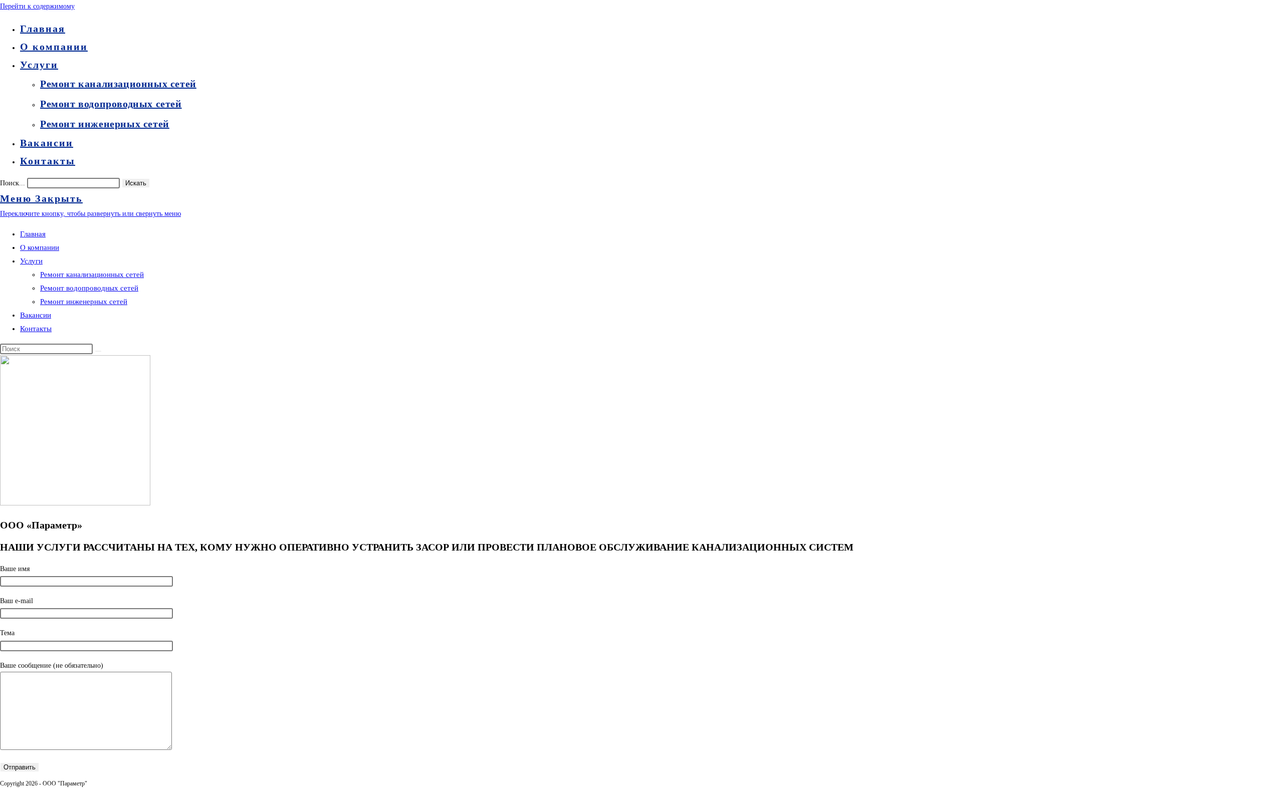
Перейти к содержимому (37, 6)
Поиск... (12, 183)
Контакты (36, 329)
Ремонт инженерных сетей (83, 302)
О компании (39, 247)
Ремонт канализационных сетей (92, 275)
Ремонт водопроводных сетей (89, 288)
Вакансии (35, 315)
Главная (33, 234)
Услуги (31, 261)
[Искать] (98, 351)
